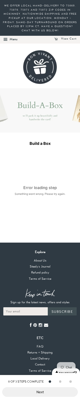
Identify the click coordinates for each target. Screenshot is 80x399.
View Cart (68, 38)
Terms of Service (40, 278)
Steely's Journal (40, 266)
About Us (40, 260)
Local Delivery (40, 358)
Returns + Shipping (40, 352)
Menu (13, 39)
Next (40, 392)
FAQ (40, 346)
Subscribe (62, 311)
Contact (40, 364)
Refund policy (40, 272)
